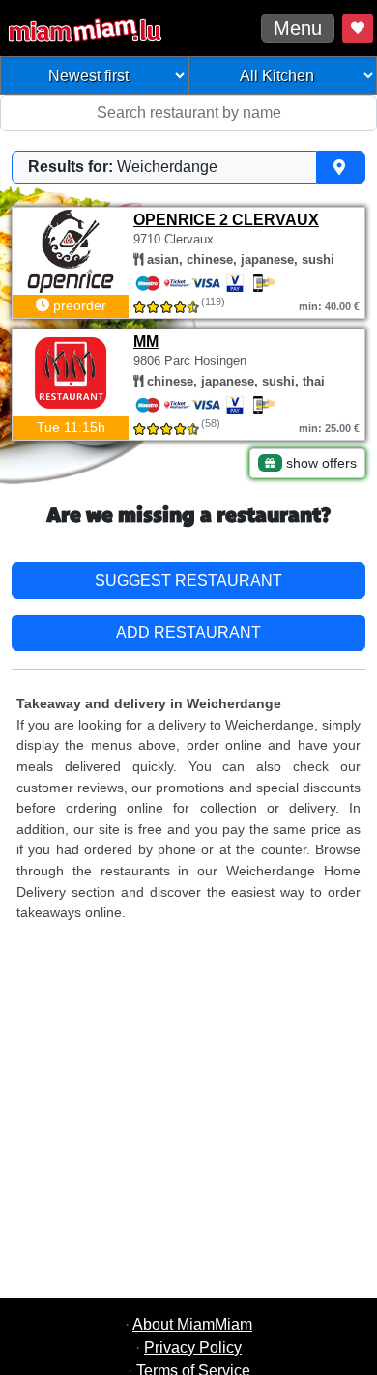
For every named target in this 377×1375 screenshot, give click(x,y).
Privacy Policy (193, 1347)
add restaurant (188, 632)
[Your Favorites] (357, 28)
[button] (188, 167)
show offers (319, 463)
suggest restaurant (188, 580)
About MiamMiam (192, 1324)
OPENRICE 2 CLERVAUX (226, 220)
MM (146, 341)
